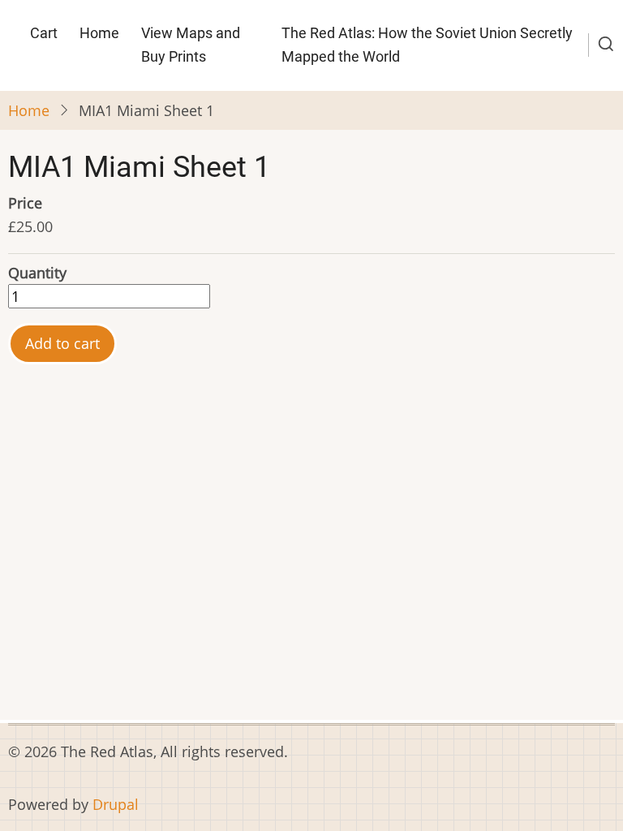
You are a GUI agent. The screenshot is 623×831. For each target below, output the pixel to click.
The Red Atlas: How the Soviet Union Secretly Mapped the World (427, 44)
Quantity (37, 272)
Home (99, 32)
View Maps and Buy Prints (190, 44)
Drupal (115, 804)
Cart (44, 32)
